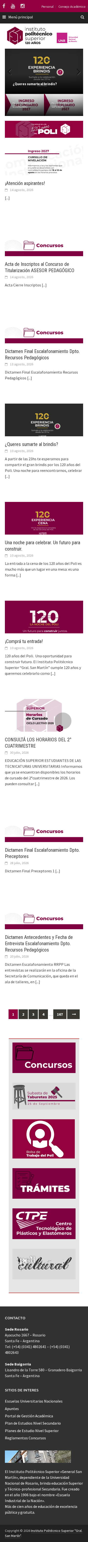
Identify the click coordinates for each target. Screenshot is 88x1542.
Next (76, 71)
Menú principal (20, 17)
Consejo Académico (72, 6)
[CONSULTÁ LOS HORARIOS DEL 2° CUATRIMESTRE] (44, 720)
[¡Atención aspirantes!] (44, 163)
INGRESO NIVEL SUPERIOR (60, 105)
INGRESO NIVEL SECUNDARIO (21, 105)
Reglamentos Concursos (25, 1437)
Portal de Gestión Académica (29, 1415)
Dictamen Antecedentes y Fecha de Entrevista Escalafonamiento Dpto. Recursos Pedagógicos (39, 943)
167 (60, 1014)
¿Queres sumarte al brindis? (31, 444)
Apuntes (12, 1408)
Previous (12, 71)
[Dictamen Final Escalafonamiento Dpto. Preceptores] (44, 830)
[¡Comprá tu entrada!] (44, 622)
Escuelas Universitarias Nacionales (34, 1401)
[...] (7, 197)
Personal (48, 6)
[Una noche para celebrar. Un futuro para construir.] (44, 523)
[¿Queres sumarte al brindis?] (44, 424)
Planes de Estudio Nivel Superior (32, 1430)
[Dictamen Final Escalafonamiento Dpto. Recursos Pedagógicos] (44, 332)
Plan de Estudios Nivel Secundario (33, 1423)
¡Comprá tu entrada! (24, 641)
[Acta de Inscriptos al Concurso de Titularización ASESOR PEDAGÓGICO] (44, 244)
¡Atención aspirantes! (25, 183)
